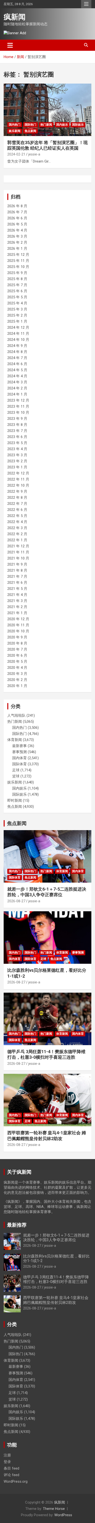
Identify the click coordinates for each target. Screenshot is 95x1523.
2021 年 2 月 (17, 607)
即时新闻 (14, 800)
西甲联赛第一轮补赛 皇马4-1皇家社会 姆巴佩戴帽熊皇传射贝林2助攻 (55, 1300)
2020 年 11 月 (18, 625)
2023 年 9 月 (17, 418)
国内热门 (14, 124)
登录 (7, 1462)
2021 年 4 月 (17, 595)
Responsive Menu (86, 4)
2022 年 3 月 (17, 528)
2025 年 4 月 (17, 303)
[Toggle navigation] (10, 45)
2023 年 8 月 (17, 424)
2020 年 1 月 (17, 686)
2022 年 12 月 (18, 473)
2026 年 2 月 (17, 242)
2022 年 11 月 (18, 479)
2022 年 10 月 (18, 485)
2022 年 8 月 (17, 497)
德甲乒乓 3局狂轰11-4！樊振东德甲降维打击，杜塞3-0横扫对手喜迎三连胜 (56, 1279)
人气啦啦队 (16, 715)
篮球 (15, 776)
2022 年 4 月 (17, 522)
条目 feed (11, 1468)
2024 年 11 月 (18, 333)
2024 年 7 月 (17, 358)
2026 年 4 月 (17, 230)
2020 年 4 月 (17, 667)
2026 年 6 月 (17, 218)
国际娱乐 (78, 124)
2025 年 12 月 (18, 254)
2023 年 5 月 (17, 443)
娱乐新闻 (14, 131)
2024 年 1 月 (17, 394)
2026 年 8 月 (17, 206)
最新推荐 (17, 1225)
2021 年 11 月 (18, 552)
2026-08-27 (16, 901)
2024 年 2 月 (17, 388)
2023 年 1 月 (17, 467)
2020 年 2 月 (17, 680)
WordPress (63, 1515)
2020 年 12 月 (18, 619)
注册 (7, 1455)
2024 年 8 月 (17, 352)
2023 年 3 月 (17, 455)
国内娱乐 (62, 124)
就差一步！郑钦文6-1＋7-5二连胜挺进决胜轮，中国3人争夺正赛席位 (56, 1237)
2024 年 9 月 (17, 346)
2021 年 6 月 (17, 582)
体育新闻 (14, 740)
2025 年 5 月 (17, 297)
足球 (15, 770)
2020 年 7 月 (17, 649)
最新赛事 (19, 746)
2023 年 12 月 (18, 400)
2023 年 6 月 (17, 437)
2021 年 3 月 (17, 601)
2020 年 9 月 (17, 637)
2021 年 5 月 (17, 588)
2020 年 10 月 (18, 631)
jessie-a (34, 154)
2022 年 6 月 (17, 510)
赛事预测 (19, 752)
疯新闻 (15, 17)
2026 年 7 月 (17, 212)
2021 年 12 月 (18, 546)
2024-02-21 (16, 154)
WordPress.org (16, 1481)
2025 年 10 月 (18, 267)
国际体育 (19, 764)
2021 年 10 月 (18, 558)
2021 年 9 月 (17, 564)
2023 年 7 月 (17, 431)
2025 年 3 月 (17, 309)
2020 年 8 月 (17, 643)
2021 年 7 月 (17, 576)
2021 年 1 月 (17, 613)
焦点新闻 (30, 131)
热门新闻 (46, 124)
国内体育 (19, 758)
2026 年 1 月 (17, 248)
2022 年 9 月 (17, 491)
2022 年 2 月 (17, 534)
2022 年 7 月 (17, 503)
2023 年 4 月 (17, 449)
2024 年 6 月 (17, 364)
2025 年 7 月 (17, 285)
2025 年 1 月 (17, 321)
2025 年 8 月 (17, 279)
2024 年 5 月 (17, 370)
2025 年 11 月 (18, 260)
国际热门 (30, 124)
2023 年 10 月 (18, 412)
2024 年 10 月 (18, 339)
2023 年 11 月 (18, 406)
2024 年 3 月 (17, 382)
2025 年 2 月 (17, 315)
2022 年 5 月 (17, 516)
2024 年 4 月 (17, 376)
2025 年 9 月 (17, 273)
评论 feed (11, 1475)
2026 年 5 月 (17, 224)
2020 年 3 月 (17, 673)
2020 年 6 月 (17, 655)
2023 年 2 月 (17, 461)
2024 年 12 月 (18, 327)
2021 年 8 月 (17, 570)
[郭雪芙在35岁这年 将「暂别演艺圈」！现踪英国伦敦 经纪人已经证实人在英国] (47, 109)
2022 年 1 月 (17, 540)
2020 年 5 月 (17, 661)
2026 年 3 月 (17, 236)
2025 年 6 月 (17, 291)
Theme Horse (54, 1508)
